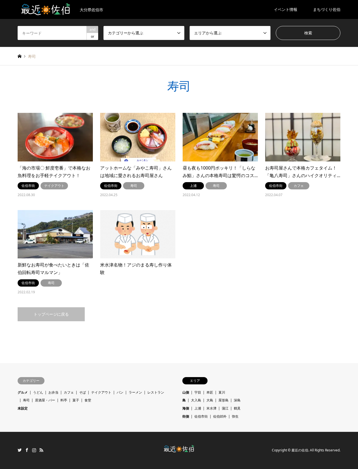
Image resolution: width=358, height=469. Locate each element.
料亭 (63, 400)
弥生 (235, 416)
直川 (221, 392)
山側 (185, 392)
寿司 (26, 400)
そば (82, 392)
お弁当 (53, 392)
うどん (38, 392)
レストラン (155, 392)
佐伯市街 (201, 416)
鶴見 (237, 408)
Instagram (34, 450)
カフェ (69, 392)
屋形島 (223, 400)
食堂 (87, 400)
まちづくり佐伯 (326, 9)
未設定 (23, 408)
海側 (185, 408)
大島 (209, 400)
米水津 (211, 408)
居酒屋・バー (45, 400)
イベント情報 (285, 9)
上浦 (197, 408)
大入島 (196, 400)
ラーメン (135, 392)
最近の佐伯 (299, 450)
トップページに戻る (51, 314)
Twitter (20, 450)
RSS (41, 450)
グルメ (23, 392)
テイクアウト (101, 392)
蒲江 (225, 408)
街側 (185, 416)
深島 (237, 400)
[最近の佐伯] (179, 450)
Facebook (27, 450)
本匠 (209, 392)
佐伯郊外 (220, 416)
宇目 (197, 392)
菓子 (75, 400)
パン (120, 392)
